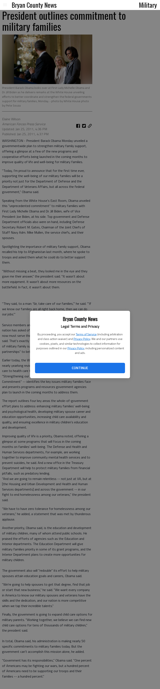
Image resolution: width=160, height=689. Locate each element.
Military (148, 5)
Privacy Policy (82, 339)
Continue (80, 367)
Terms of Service (86, 334)
